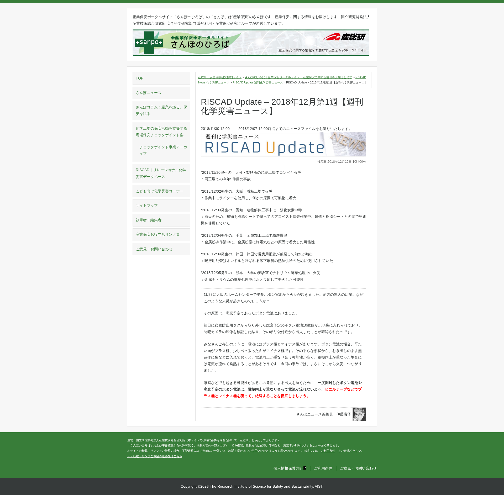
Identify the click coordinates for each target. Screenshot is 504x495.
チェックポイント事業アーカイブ (163, 150)
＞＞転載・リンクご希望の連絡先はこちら (154, 456)
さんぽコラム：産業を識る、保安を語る (161, 110)
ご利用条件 (328, 450)
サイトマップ (147, 205)
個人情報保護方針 (288, 468)
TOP (139, 78)
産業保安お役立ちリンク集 (158, 234)
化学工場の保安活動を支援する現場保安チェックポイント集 (161, 131)
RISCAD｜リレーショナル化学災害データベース (161, 173)
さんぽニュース (148, 93)
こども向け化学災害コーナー (159, 191)
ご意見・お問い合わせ (154, 249)
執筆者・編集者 (148, 220)
